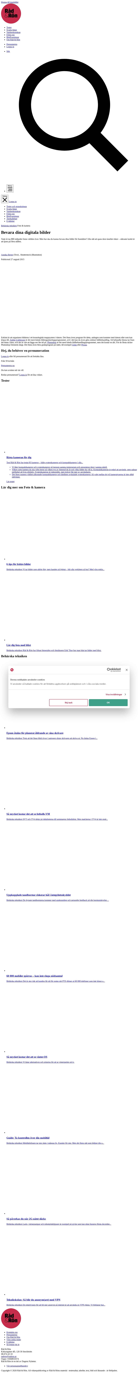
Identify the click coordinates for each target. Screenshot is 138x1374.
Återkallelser (11, 219)
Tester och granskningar (16, 206)
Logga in (10, 47)
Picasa (84, 345)
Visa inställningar (114, 694)
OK (108, 702)
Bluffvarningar (12, 37)
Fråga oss (10, 35)
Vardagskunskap (13, 32)
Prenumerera (11, 44)
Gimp (74, 345)
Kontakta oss (12, 1332)
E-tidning (10, 221)
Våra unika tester (13, 1339)
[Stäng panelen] (127, 670)
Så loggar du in (12, 1344)
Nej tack (68, 702)
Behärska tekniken (9, 226)
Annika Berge (7, 255)
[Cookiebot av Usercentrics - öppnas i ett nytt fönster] (109, 670)
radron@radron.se (8, 1356)
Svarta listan (11, 30)
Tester (9, 27)
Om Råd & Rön (13, 40)
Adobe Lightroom (17, 340)
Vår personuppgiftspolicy (17, 1366)
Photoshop (51, 342)
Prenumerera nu (8, 365)
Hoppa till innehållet (9, 2)
